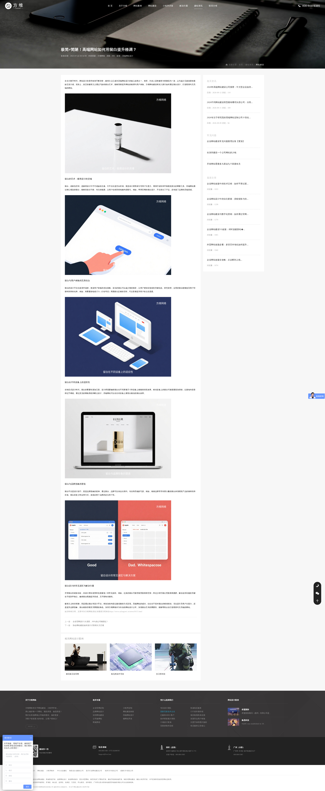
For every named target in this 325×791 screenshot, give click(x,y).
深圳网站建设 (98, 715)
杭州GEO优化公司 (111, 771)
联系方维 (213, 6)
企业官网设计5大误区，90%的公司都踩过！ (91, 622)
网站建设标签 (128, 712)
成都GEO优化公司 (126, 771)
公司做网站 (97, 719)
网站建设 (152, 6)
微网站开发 (127, 719)
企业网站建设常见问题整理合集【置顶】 (226, 141)
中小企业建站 (62, 771)
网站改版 (40, 771)
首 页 (110, 6)
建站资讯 (198, 6)
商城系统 (96, 722)
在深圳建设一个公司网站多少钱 (221, 152)
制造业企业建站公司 (76, 771)
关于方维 (123, 6)
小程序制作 (50, 771)
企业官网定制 (98, 708)
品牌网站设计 (98, 712)
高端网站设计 (127, 56)
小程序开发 (168, 6)
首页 (241, 65)
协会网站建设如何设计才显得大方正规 (88, 625)
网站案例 (137, 6)
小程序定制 (127, 708)
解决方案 (184, 6)
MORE (30, 726)
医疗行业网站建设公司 (94, 771)
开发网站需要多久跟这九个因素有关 (223, 164)
